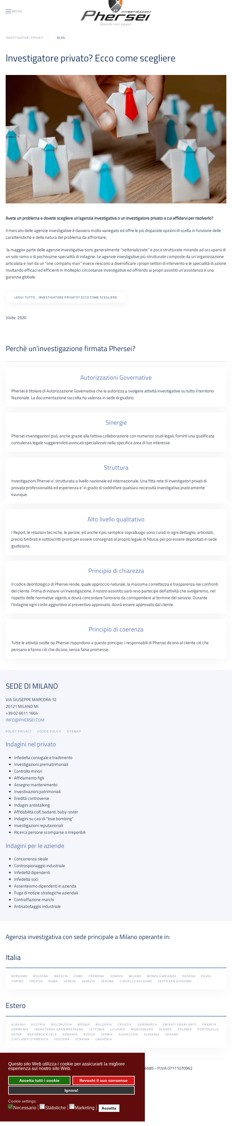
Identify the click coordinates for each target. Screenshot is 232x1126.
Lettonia (97, 1029)
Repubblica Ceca (42, 1034)
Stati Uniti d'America (29, 1039)
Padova (189, 976)
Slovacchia (128, 1034)
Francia (209, 1024)
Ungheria (103, 1039)
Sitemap (74, 731)
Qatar (16, 1034)
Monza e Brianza (162, 976)
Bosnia (84, 1024)
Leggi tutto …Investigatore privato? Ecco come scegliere (65, 297)
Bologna (40, 976)
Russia (89, 1034)
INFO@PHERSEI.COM (25, 720)
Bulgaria (104, 1024)
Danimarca (147, 1024)
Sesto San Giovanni (175, 981)
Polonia (185, 1029)
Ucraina (82, 1039)
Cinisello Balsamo (136, 981)
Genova (116, 976)
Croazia (125, 1024)
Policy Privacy (19, 731)
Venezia (88, 981)
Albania (18, 1024)
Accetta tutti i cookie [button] (39, 1080)
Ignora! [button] (71, 1090)
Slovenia (152, 1034)
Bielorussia (61, 1024)
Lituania (117, 1029)
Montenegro (142, 1029)
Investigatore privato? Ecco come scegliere (90, 57)
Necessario (24, 1108)
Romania (70, 1034)
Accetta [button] (109, 1108)
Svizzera (62, 1039)
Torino (17, 981)
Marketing (84, 1108)
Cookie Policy (49, 731)
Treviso (36, 981)
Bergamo (19, 976)
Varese (70, 981)
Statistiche (55, 1108)
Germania (20, 1029)
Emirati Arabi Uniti (180, 1024)
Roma (53, 981)
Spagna (172, 1034)
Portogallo (208, 1029)
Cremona (96, 976)
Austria (38, 1024)
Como (78, 976)
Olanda (165, 1029)
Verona (107, 981)
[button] (14, 11)
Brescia (61, 976)
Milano (135, 976)
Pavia (206, 976)
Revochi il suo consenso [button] (104, 1080)
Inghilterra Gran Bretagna (58, 1029)
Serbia (107, 1034)
